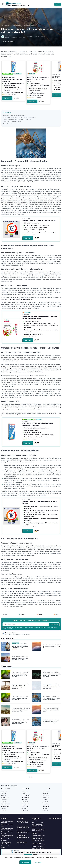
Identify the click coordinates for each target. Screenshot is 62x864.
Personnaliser (37, 862)
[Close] (48, 349)
